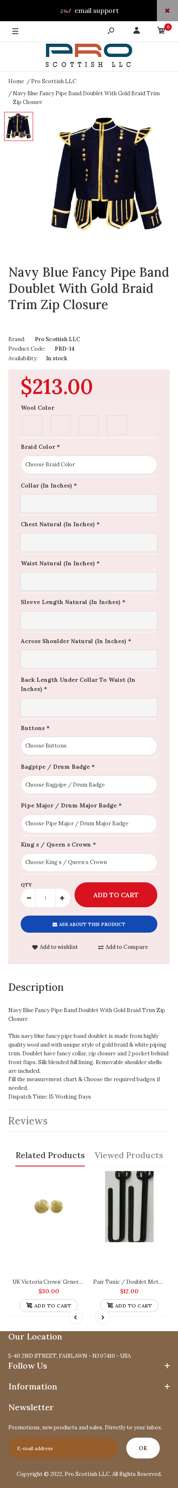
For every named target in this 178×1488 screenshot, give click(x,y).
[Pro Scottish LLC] (89, 57)
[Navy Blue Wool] (89, 424)
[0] (161, 31)
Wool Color (37, 407)
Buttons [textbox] (35, 728)
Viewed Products (129, 1155)
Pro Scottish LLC (57, 339)
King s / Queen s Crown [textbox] (58, 844)
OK (143, 1448)
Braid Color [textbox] (40, 447)
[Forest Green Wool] (61, 424)
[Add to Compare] (75, 1181)
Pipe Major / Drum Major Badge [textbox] (71, 805)
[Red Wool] (117, 424)
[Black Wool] (33, 424)
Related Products (50, 1155)
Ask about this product (92, 924)
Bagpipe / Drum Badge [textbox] (58, 766)
